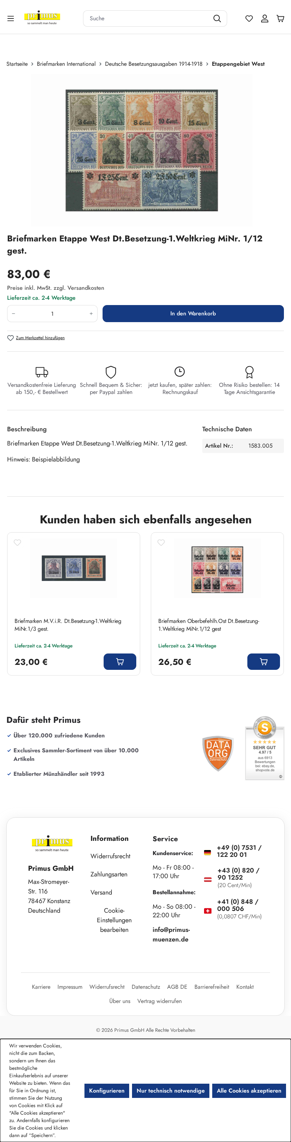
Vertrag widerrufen (159, 1001)
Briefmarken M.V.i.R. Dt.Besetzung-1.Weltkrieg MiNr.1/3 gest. (68, 625)
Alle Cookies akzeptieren (249, 1091)
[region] (145, 150)
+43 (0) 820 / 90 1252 (238, 874)
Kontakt (245, 987)
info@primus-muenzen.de (171, 934)
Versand (101, 892)
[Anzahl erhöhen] (91, 313)
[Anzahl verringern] (13, 313)
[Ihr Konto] (265, 18)
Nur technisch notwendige (171, 1091)
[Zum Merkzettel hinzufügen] (17, 542)
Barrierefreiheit (211, 987)
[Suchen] (218, 18)
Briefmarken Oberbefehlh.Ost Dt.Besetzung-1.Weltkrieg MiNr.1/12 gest (208, 625)
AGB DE (177, 987)
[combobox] (146, 18)
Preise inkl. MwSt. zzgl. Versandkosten (55, 288)
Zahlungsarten (108, 874)
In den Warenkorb (193, 313)
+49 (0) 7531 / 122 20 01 (239, 851)
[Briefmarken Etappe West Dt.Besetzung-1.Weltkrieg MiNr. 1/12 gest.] (142, 150)
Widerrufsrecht (110, 856)
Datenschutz (146, 987)
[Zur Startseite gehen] (51, 18)
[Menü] (11, 18)
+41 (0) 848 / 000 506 (237, 905)
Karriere (41, 987)
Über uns (119, 1001)
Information (109, 838)
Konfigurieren (107, 1091)
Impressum (69, 987)
